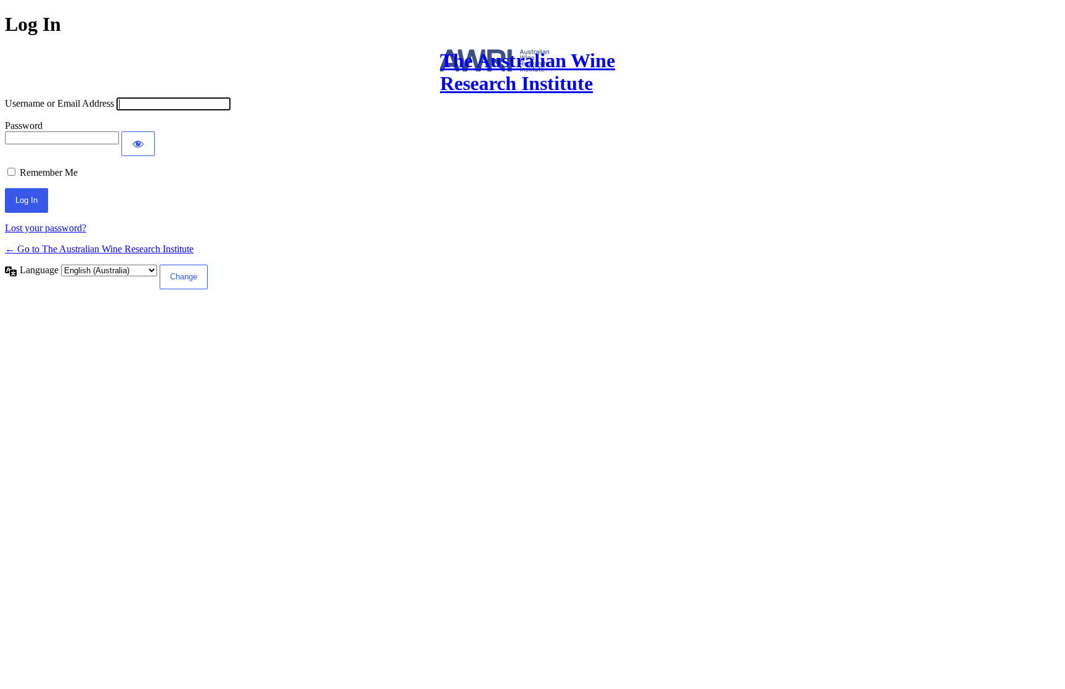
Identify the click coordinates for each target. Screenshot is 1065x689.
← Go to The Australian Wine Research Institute (99, 249)
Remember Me (49, 172)
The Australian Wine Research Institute (527, 71)
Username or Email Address (59, 103)
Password (24, 125)
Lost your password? (45, 228)
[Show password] (138, 143)
